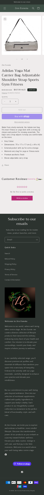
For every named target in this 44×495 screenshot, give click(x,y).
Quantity (5, 97)
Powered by (31, 179)
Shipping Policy (10, 264)
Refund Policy (10, 259)
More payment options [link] (22, 122)
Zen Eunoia (18, 490)
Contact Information (12, 280)
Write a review (22, 198)
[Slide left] (16, 59)
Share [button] (6, 165)
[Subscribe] (36, 239)
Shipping (4, 93)
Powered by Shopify (28, 490)
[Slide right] (27, 59)
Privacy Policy (10, 269)
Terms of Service (11, 275)
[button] (4, 8)
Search (7, 254)
